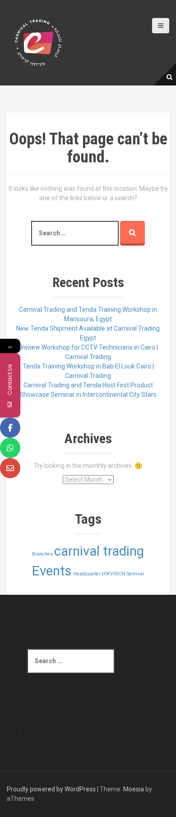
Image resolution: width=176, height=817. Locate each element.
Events (52, 571)
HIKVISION (113, 574)
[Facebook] (10, 427)
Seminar (135, 574)
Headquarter (87, 574)
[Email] (10, 468)
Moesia (133, 789)
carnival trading (99, 551)
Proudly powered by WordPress (51, 789)
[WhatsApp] (10, 448)
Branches (42, 554)
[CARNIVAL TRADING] (38, 42)
